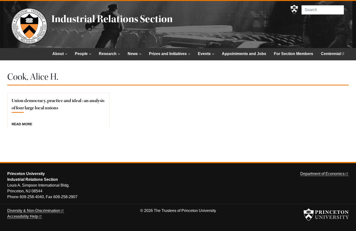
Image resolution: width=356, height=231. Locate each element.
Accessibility (22, 216)
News (133, 54)
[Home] (29, 26)
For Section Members (293, 54)
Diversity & (33, 211)
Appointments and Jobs (244, 54)
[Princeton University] (294, 9)
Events (204, 54)
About (58, 54)
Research (107, 54)
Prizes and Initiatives (168, 54)
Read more (22, 124)
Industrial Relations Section (112, 19)
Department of (322, 174)
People (81, 54)
